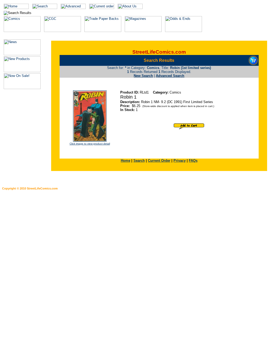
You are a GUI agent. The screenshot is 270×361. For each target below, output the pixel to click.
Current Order (159, 161)
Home (125, 161)
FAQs (193, 161)
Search (139, 161)
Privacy (179, 161)
